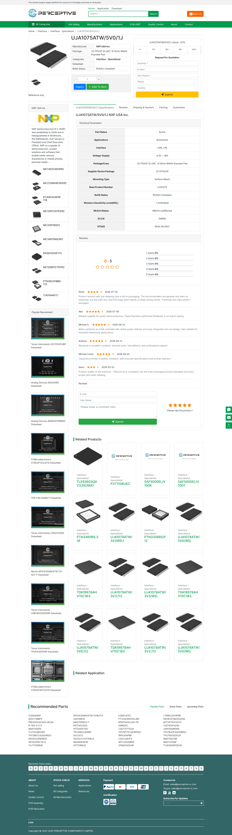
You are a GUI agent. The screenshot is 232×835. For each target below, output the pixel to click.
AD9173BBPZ (35, 718)
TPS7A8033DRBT (82, 732)
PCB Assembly (35, 803)
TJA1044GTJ (50, 295)
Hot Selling (74, 24)
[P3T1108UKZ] (121, 457)
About (174, 24)
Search (153, 13)
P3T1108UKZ (120, 484)
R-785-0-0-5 (35, 725)
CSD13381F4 (125, 738)
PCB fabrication (36, 808)
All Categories (43, 24)
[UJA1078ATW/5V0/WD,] (189, 511)
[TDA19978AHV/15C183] (121, 622)
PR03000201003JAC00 (41, 722)
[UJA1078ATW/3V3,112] (155, 622)
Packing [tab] (163, 107)
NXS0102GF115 (52, 253)
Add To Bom (99, 86)
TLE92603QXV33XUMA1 (87, 483)
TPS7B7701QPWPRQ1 (129, 732)
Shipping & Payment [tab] (143, 107)
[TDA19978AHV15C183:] (88, 567)
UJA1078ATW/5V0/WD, (189, 539)
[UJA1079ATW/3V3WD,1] (121, 511)
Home (31, 31)
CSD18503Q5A (171, 725)
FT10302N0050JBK (128, 718)
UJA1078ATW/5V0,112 (87, 649)
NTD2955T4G (80, 728)
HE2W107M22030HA (174, 718)
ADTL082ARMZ (126, 742)
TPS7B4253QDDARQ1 (174, 732)
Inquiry (80, 86)
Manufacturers (94, 24)
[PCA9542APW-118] (37, 201)
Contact (189, 24)
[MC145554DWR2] (37, 173)
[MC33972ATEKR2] (37, 215)
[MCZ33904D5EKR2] (37, 187)
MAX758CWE (170, 738)
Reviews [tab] (123, 107)
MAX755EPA (34, 728)
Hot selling (58, 785)
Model (91, 8)
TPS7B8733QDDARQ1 (39, 735)
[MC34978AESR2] (37, 243)
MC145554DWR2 (53, 169)
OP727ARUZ (79, 745)
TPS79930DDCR (172, 735)
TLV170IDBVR (35, 745)
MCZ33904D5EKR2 (55, 183)
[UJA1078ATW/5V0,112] (88, 622)
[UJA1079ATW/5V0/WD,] (189, 622)
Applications (116, 24)
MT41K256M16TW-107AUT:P (88, 715)
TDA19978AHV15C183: (87, 594)
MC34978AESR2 (53, 239)
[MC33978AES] (37, 229)
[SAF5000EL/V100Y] (189, 456)
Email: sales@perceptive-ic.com (179, 784)
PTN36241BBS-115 (52, 283)
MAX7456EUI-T (81, 722)
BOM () (197, 14)
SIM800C (123, 725)
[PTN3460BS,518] (88, 511)
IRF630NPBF (125, 735)
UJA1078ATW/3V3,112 (155, 649)
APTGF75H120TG (172, 722)
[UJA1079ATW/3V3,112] (121, 567)
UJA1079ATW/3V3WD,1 (121, 539)
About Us (33, 785)
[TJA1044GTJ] (37, 299)
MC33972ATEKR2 (54, 211)
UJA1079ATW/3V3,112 (121, 594)
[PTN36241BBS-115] (37, 285)
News (31, 791)
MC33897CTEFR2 (54, 267)
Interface (42, 31)
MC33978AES (51, 225)
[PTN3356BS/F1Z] (155, 511)
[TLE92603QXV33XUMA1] (88, 456)
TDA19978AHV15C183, (188, 594)
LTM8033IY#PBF (172, 715)
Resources (83, 791)
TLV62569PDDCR (172, 745)
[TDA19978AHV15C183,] (189, 567)
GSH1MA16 (79, 718)
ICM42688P (34, 715)
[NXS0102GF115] (37, 257)
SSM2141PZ (124, 715)
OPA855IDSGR (126, 745)
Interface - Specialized (62, 31)
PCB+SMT (135, 24)
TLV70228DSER (36, 732)
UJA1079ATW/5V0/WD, (189, 649)
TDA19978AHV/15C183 (120, 649)
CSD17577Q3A (126, 728)
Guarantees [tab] (179, 107)
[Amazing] (189, 405)
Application (103, 8)
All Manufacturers (62, 797)
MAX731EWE (169, 742)
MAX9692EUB (80, 742)
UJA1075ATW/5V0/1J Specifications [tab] (95, 107)
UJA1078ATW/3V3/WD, (155, 594)
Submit (168, 94)
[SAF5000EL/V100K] (155, 456)
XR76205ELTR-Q (37, 742)
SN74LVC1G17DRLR (83, 738)
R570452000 (80, 725)
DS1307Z (78, 735)
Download (117, 8)
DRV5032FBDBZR (37, 738)
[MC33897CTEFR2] (37, 271)
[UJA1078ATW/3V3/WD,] (155, 567)
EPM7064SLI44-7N (128, 722)
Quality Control (155, 24)
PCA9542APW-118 (52, 198)
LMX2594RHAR (171, 728)
